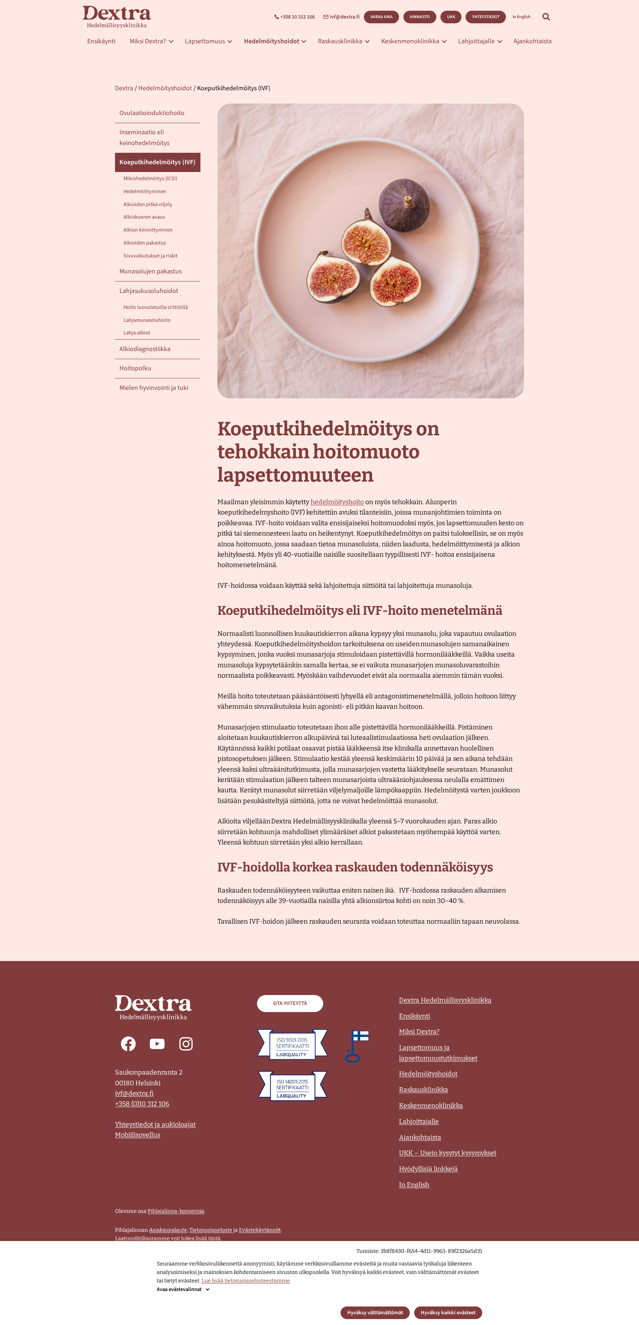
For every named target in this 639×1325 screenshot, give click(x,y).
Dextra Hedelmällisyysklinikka (445, 1000)
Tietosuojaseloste (210, 1230)
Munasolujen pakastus (150, 271)
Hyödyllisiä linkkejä (428, 1169)
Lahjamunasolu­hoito (147, 320)
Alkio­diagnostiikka (144, 349)
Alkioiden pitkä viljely (148, 204)
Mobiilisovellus (137, 1135)
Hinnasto (420, 17)
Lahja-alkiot (137, 333)
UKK (451, 17)
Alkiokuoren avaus (144, 217)
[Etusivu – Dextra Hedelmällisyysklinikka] (117, 17)
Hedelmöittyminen (145, 191)
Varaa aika (382, 17)
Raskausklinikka (340, 41)
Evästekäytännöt (260, 1230)
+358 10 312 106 (297, 17)
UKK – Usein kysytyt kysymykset (447, 1153)
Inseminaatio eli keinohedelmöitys (144, 137)
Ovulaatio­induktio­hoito (152, 113)
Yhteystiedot (486, 17)
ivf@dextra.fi (344, 17)
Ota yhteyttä (290, 1003)
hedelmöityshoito (337, 502)
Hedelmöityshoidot (271, 41)
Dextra (124, 88)
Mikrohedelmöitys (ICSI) (150, 178)
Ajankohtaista (533, 41)
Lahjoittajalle (476, 41)
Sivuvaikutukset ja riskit (151, 256)
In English (522, 17)
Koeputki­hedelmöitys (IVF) (157, 162)
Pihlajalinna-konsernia (176, 1211)
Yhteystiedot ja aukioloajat (155, 1124)
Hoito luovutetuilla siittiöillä (156, 307)
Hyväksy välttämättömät (375, 1312)
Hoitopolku (135, 368)
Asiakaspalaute (168, 1230)
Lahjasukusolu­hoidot (148, 291)
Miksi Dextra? (148, 41)
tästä (214, 1238)
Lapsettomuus (205, 41)
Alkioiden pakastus (145, 243)
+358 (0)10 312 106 (142, 1104)
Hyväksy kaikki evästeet (448, 1312)
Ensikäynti (101, 41)
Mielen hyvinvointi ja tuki (153, 387)
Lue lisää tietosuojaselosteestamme (246, 1281)
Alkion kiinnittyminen (148, 230)
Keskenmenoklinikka (410, 41)
